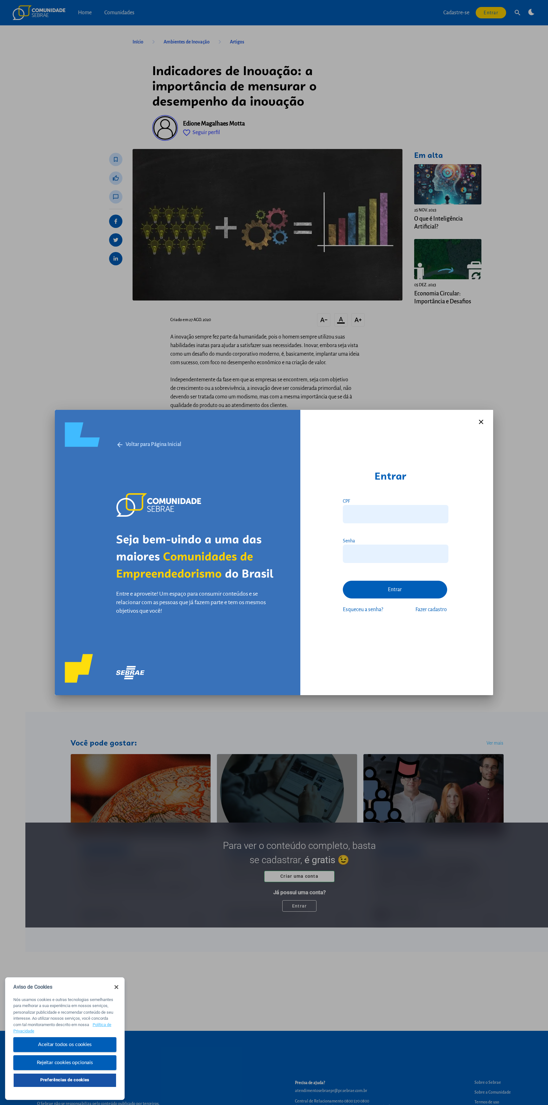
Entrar (395, 589)
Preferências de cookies (64, 1079)
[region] (65, 1038)
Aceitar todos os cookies (64, 1044)
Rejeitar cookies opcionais (65, 1062)
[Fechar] (116, 987)
